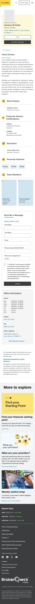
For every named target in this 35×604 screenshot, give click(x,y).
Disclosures (6, 530)
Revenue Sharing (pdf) (9, 567)
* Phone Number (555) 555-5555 (14, 248)
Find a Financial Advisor (10, 527)
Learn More (5, 429)
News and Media (7, 534)
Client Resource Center (10, 548)
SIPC (31, 586)
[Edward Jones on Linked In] (7, 557)
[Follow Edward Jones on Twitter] (12, 557)
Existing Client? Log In (11, 221)
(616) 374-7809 (9, 319)
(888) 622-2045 (9, 326)
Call (17, 37)
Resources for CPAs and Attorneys (13, 541)
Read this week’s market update (11, 501)
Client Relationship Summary (11, 545)
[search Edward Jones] (16, 3)
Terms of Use (5, 573)
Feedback (4, 561)
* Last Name (7, 232)
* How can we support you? (12, 255)
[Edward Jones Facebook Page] (3, 557)
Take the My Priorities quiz (9, 466)
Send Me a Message (17, 42)
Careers (5, 538)
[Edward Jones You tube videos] (16, 557)
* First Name (7, 224)
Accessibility (5, 570)
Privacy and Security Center (9, 564)
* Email (6, 240)
